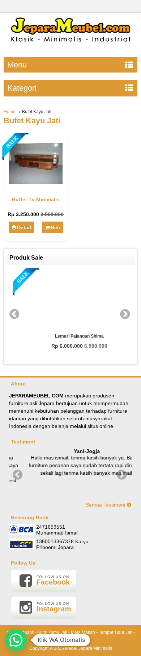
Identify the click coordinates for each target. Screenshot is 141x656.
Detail (24, 227)
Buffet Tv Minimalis (36, 199)
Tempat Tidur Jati (115, 632)
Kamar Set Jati (70, 640)
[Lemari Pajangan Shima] (71, 299)
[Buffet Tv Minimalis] (36, 182)
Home (10, 111)
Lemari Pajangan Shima (70, 336)
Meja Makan (83, 632)
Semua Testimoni (106, 505)
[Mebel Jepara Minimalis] (70, 45)
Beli (55, 227)
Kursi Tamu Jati (52, 632)
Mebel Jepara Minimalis (88, 648)
